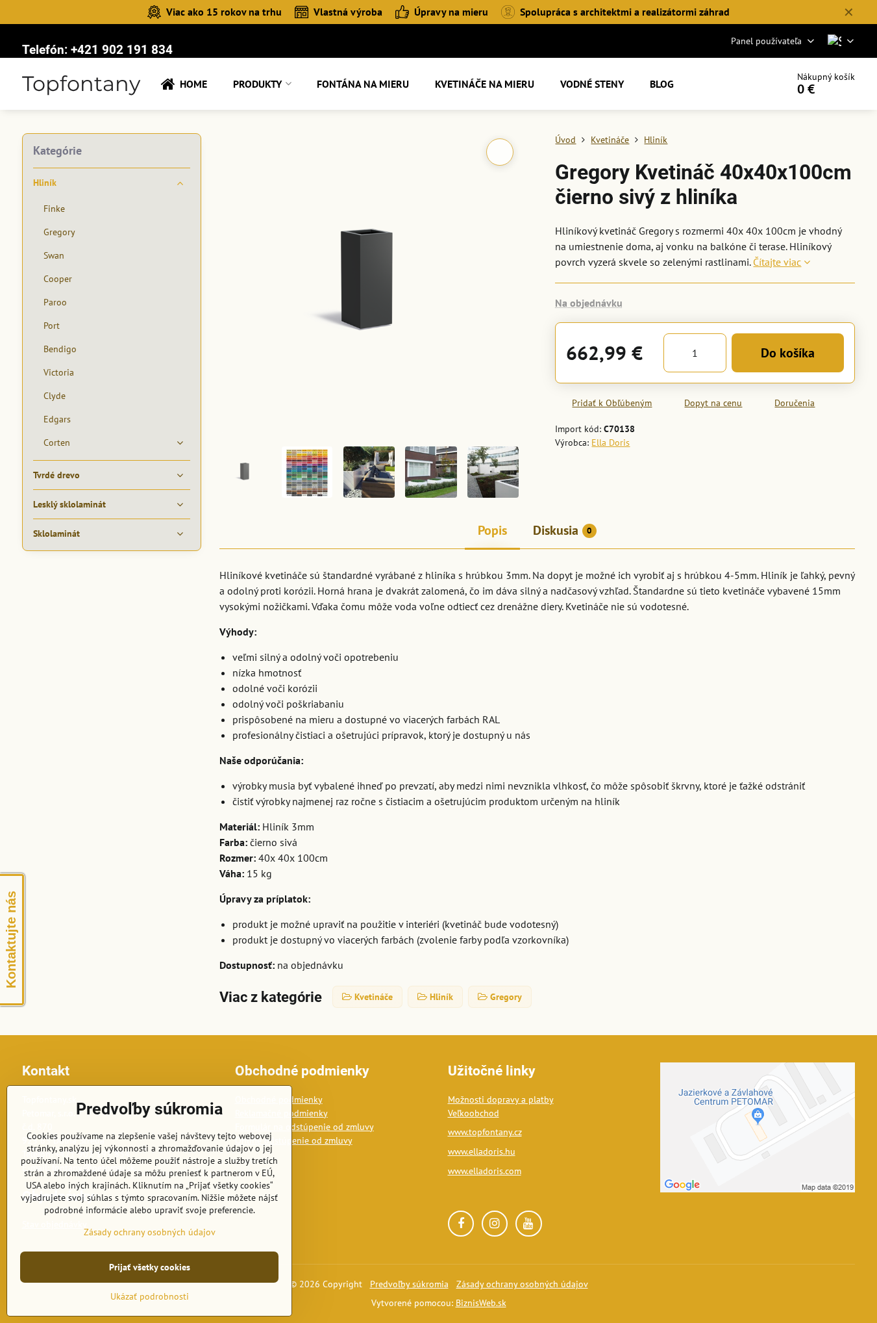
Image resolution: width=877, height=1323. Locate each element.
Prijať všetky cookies (149, 1267)
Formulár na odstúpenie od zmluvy (304, 1127)
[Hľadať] (741, 84)
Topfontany (81, 83)
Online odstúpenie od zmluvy (293, 1140)
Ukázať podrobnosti (149, 1296)
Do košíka (788, 352)
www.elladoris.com (484, 1171)
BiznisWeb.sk (481, 1303)
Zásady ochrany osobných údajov (522, 1284)
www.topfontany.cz (485, 1132)
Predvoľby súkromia (409, 1284)
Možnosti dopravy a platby (501, 1099)
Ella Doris (610, 442)
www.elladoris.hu (481, 1151)
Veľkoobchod (473, 1113)
